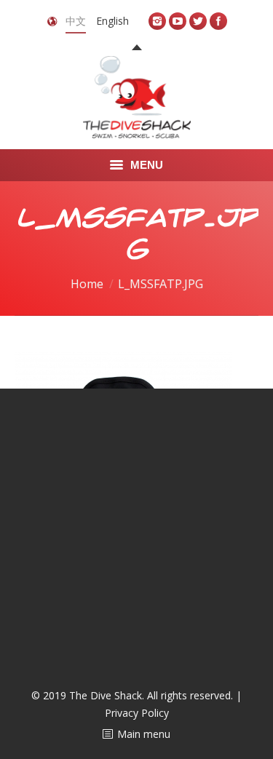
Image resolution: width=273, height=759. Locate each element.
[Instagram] (157, 21)
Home (87, 284)
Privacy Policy (137, 713)
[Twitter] (198, 21)
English (112, 21)
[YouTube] (177, 21)
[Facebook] (218, 21)
